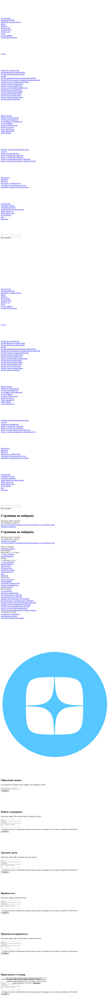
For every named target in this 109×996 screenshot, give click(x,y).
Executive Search (7, 587)
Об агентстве (5, 566)
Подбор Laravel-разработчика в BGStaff (15, 606)
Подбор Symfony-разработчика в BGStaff (16, 604)
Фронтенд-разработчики (10, 593)
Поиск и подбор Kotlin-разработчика (14, 608)
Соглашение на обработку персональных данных (10, 615)
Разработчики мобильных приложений (15, 599)
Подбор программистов (9, 585)
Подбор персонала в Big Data (11, 597)
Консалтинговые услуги (35, 525)
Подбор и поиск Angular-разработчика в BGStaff (18, 603)
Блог (2, 574)
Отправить (5, 791)
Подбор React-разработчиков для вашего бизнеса (18, 610)
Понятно (26, 989)
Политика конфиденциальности (12, 618)
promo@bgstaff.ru (7, 556)
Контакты (4, 576)
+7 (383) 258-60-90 (7, 554)
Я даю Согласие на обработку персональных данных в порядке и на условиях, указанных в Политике (40, 829)
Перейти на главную (8, 527)
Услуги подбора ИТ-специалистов (13, 525)
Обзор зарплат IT (7, 572)
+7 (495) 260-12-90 (7, 562)
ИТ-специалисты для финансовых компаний (17, 601)
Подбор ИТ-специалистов (10, 583)
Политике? (37, 983)
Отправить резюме (7, 549)
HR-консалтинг (6, 568)
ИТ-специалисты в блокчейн (11, 595)
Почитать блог (49, 525)
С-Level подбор (6, 591)
